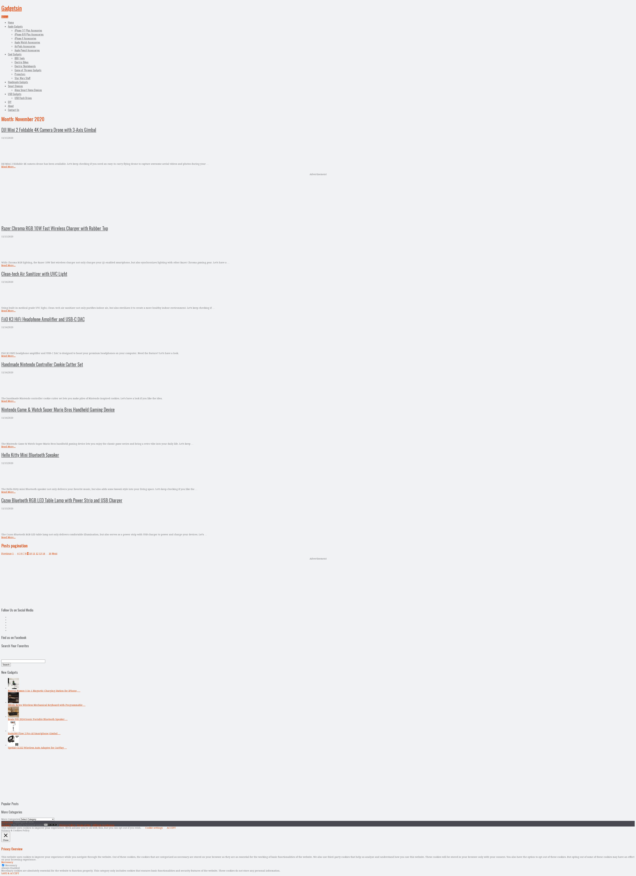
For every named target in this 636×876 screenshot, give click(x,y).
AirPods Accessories (25, 46)
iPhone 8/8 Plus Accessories (29, 34)
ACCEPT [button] (171, 828)
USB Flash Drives (23, 98)
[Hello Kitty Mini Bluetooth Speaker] (318, 476)
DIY (9, 102)
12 (37, 553)
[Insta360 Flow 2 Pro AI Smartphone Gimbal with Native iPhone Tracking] (13, 731)
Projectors (20, 74)
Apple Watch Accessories (27, 42)
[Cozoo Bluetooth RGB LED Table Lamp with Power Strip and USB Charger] (318, 521)
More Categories (10, 819)
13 (40, 553)
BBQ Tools (20, 58)
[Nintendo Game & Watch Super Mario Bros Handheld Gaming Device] (318, 430)
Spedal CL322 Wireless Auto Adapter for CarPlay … (37, 747)
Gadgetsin (11, 8)
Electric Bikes (21, 62)
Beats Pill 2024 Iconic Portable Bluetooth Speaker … (38, 719)
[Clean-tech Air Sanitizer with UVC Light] (318, 295)
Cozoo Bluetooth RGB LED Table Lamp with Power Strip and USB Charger (61, 500)
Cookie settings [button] (154, 828)
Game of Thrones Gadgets (28, 70)
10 (30, 553)
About (11, 106)
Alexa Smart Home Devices (28, 90)
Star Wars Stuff (22, 78)
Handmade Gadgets (18, 82)
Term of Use (84, 825)
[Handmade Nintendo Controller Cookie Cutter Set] (318, 385)
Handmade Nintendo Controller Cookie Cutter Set (42, 364)
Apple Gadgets (15, 26)
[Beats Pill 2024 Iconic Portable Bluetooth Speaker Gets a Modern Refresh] (13, 716)
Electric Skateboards (25, 66)
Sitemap (6, 825)
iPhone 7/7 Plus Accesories (28, 30)
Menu (4, 17)
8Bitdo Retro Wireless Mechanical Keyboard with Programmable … (46, 705)
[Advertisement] (318, 198)
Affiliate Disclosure (103, 825)
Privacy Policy (67, 825)
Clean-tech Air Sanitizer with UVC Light (34, 273)
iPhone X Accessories (25, 38)
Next (54, 553)
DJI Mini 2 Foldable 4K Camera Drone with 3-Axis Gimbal (48, 129)
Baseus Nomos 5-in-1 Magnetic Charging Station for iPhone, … (44, 690)
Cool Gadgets (15, 54)
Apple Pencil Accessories (27, 50)
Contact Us (13, 110)
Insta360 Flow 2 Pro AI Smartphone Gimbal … (34, 733)
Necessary (11, 865)
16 (50, 553)
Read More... (8, 166)
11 (33, 553)
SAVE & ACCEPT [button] (10, 873)
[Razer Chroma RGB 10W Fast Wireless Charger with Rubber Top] (318, 249)
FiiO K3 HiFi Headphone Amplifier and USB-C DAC (43, 319)
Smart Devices (15, 86)
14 (43, 553)
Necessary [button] (7, 862)
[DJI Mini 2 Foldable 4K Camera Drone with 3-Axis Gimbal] (318, 151)
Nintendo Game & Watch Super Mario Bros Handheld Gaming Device (58, 409)
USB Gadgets (14, 94)
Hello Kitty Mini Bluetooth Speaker (30, 454)
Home (11, 22)
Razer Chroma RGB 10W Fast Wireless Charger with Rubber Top (54, 228)
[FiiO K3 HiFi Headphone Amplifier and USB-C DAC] (318, 340)
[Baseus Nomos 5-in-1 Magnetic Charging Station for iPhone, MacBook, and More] (13, 688)
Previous (6, 553)
